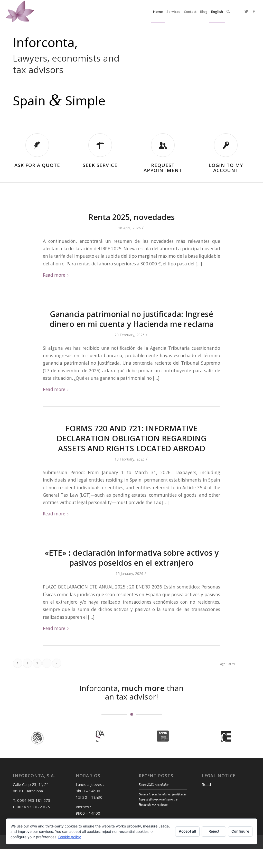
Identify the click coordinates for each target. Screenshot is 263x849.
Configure (240, 831)
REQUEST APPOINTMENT (163, 168)
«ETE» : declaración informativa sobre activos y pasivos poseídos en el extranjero (132, 557)
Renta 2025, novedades (131, 217)
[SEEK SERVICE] (100, 145)
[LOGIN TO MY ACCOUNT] (226, 145)
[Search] (228, 11)
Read (206, 784)
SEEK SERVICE (100, 165)
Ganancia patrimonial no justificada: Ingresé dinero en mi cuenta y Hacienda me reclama (132, 319)
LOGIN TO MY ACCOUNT (226, 168)
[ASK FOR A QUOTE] (37, 145)
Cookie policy (69, 837)
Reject (214, 831)
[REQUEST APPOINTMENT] (163, 145)
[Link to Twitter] (246, 11)
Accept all (187, 831)
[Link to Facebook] (254, 11)
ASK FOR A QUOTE (37, 165)
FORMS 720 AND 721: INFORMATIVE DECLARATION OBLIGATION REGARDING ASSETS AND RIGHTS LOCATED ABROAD (131, 438)
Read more (54, 275)
